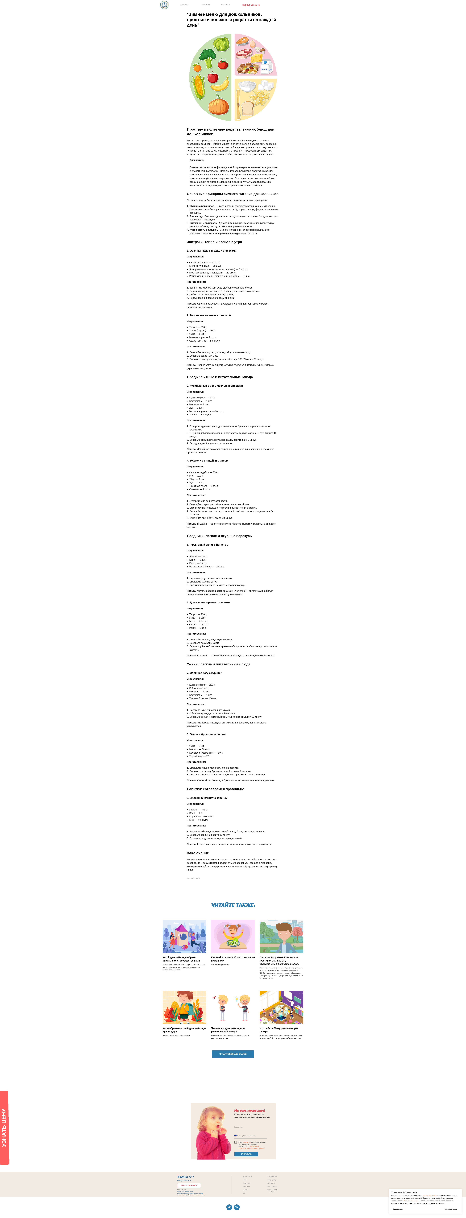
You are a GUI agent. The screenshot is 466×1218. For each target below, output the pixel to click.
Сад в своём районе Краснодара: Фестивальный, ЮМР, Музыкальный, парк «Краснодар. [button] (279, 961)
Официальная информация (185, 1191)
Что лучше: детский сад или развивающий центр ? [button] (228, 1030)
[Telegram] (229, 1207)
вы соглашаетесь (430, 1195)
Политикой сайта (411, 1201)
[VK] (237, 1207)
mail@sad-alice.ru (184, 1180)
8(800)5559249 (185, 1176)
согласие (247, 1142)
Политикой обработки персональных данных (251, 1147)
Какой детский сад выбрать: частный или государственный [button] (181, 959)
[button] (189, 1185)
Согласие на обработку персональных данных (191, 1195)
